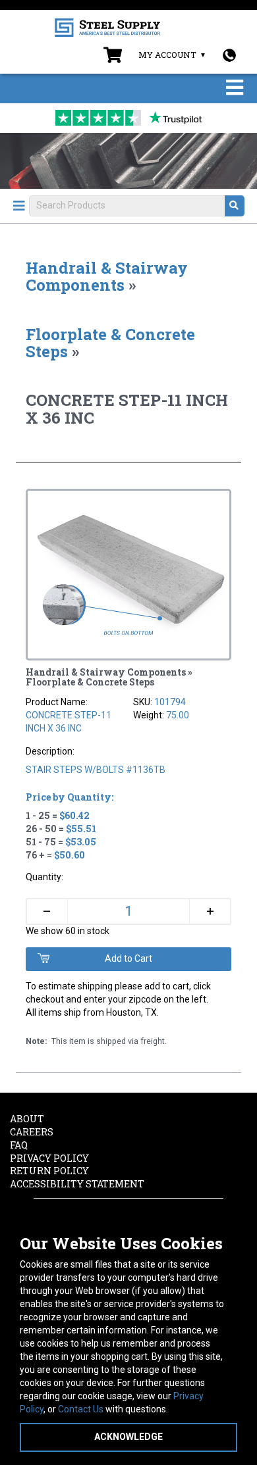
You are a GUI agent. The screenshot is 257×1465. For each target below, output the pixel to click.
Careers (31, 1132)
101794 (170, 702)
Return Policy (49, 1170)
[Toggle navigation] (234, 88)
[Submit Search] (234, 205)
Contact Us (80, 1409)
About (27, 1118)
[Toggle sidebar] (19, 206)
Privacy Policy (49, 1158)
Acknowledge (128, 1436)
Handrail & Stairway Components (107, 276)
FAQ (19, 1145)
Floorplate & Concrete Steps (110, 343)
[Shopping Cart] (112, 58)
